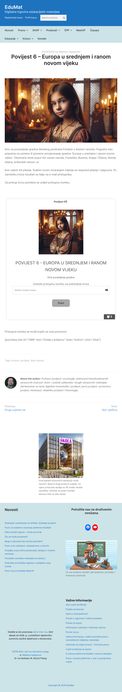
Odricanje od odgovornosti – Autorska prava (87, 644)
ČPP (66, 30)
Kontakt (42, 38)
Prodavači (51, 30)
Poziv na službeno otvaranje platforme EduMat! (28, 527)
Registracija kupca (14, 17)
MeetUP (80, 30)
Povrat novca (72, 632)
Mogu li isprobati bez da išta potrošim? (24, 541)
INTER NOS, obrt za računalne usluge (30, 651)
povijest (25, 360)
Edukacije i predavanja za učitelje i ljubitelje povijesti (30, 523)
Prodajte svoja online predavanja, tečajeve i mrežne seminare (30, 552)
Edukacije (10, 38)
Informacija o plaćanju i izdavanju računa (85, 627)
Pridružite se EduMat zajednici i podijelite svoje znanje (28, 565)
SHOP (35, 30)
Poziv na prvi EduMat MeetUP (19, 571)
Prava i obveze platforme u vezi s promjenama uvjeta (88, 660)
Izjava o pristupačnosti (77, 614)
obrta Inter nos (40, 632)
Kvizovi (26, 38)
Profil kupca (31, 17)
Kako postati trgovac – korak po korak (23, 532)
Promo (21, 30)
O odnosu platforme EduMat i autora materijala (88, 654)
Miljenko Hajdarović (69, 51)
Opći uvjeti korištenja (76, 604)
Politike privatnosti (75, 609)
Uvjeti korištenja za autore (78, 649)
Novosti (9, 30)
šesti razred (37, 360)
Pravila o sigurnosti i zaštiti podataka (84, 618)
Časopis (94, 30)
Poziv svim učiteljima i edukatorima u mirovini (27, 546)
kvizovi (15, 360)
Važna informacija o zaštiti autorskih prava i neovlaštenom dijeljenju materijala (87, 638)
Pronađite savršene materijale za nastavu (25, 558)
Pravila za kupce (74, 623)
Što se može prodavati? (16, 537)
